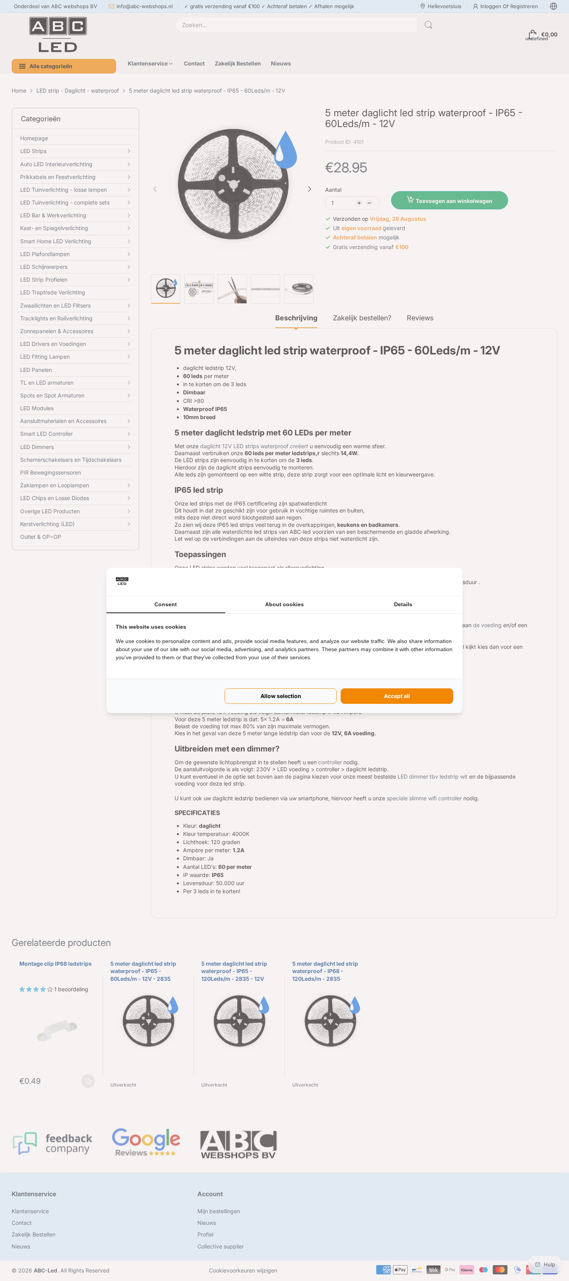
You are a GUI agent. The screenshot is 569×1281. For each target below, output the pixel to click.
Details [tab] (403, 604)
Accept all (397, 696)
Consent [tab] (165, 604)
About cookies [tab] (284, 604)
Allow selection (281, 696)
